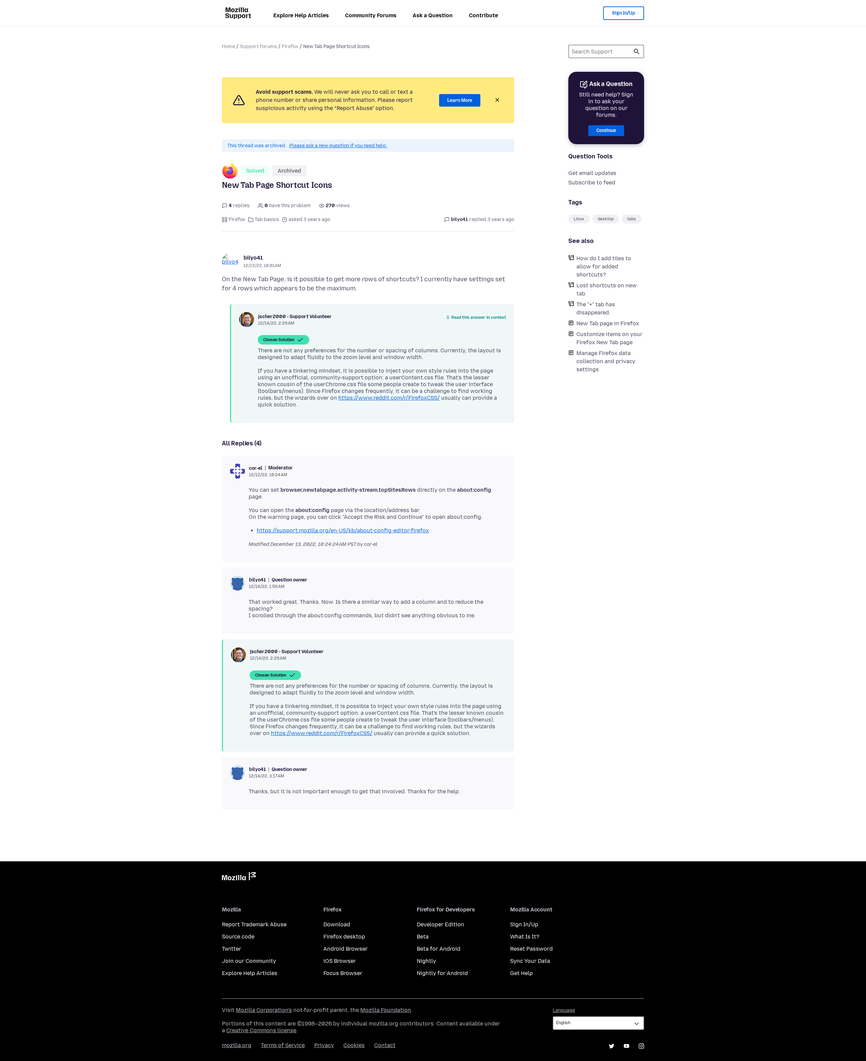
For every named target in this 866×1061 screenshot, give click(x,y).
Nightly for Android (442, 973)
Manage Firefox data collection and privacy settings (605, 361)
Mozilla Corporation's (264, 1010)
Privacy (324, 1045)
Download (336, 924)
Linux (579, 219)
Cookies (354, 1045)
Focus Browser (342, 973)
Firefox (290, 46)
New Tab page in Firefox (607, 323)
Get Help (521, 973)
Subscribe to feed (591, 182)
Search (636, 51)
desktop (606, 219)
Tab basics (267, 219)
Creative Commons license (261, 1030)
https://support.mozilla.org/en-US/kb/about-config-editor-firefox (343, 530)
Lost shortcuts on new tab (606, 289)
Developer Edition (440, 924)
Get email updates (592, 173)
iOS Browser (339, 961)
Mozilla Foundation (385, 1010)
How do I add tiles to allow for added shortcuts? (603, 266)
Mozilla (239, 877)
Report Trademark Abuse (254, 924)
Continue (606, 130)
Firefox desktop (344, 936)
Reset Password (531, 949)
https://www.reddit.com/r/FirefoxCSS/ (389, 398)
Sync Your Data (530, 961)
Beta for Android (438, 949)
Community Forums (370, 15)
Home (228, 46)
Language (564, 1010)
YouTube (626, 1046)
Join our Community (249, 961)
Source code (238, 936)
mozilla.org (236, 1045)
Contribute (483, 15)
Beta (423, 936)
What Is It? (524, 936)
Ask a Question (433, 15)
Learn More (459, 100)
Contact (384, 1045)
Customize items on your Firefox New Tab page (609, 338)
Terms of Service (283, 1045)
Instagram (641, 1046)
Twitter (231, 949)
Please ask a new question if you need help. (338, 146)
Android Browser (345, 949)
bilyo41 (253, 258)
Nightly (426, 961)
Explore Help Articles (301, 15)
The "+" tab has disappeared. (595, 308)
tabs (631, 219)
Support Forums (258, 46)
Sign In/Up (623, 13)
